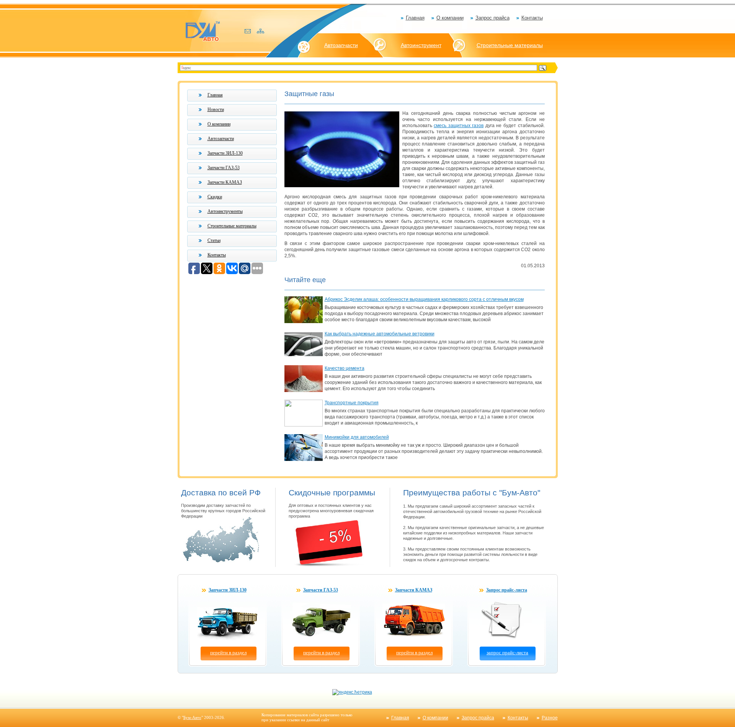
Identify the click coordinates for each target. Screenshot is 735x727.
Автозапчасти (341, 45)
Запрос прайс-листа (506, 590)
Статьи (213, 240)
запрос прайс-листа (507, 652)
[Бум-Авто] (202, 30)
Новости (215, 109)
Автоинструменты (225, 211)
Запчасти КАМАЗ (224, 182)
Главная (415, 18)
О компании (450, 18)
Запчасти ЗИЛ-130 (225, 153)
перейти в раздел (228, 652)
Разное (550, 717)
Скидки (214, 196)
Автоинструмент (421, 45)
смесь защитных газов (458, 125)
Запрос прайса (492, 18)
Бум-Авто (192, 717)
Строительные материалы (510, 45)
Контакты (532, 18)
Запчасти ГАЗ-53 (223, 167)
